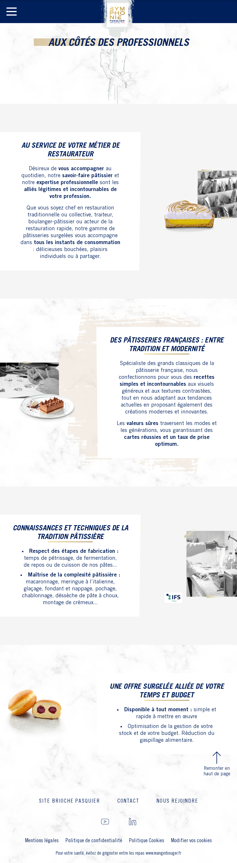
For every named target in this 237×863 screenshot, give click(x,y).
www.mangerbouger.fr (163, 853)
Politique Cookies (146, 840)
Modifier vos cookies (191, 840)
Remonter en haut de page (216, 771)
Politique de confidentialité (94, 840)
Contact (128, 801)
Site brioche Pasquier (69, 801)
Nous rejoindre (177, 801)
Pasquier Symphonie (118, 19)
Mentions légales (42, 840)
